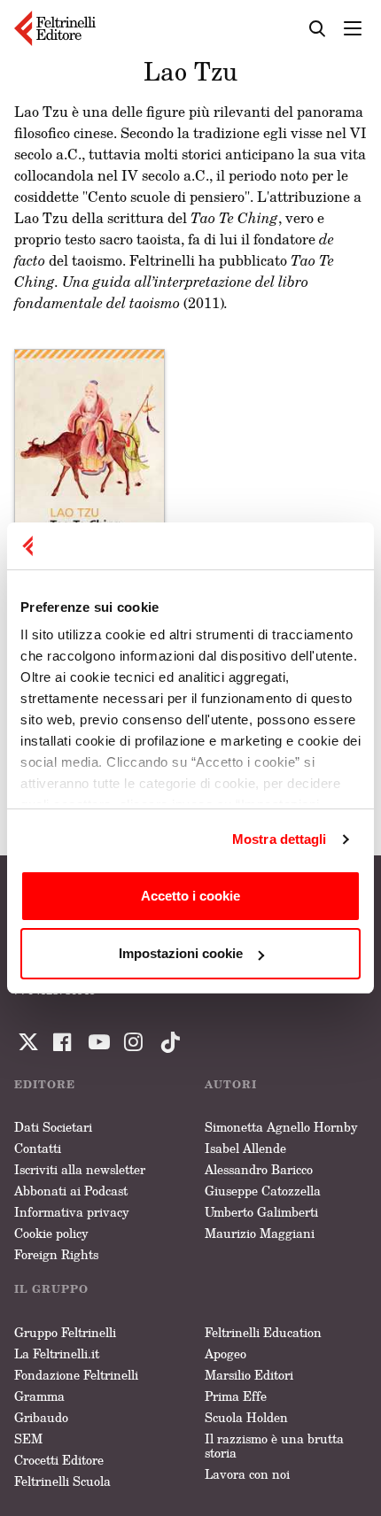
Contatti (37, 1148)
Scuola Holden (246, 1417)
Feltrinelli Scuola (62, 1481)
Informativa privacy (71, 1212)
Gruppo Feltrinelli (65, 1332)
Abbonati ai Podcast (71, 1190)
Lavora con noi (247, 1474)
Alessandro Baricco (259, 1169)
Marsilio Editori (249, 1374)
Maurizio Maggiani (260, 1233)
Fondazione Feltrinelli (76, 1374)
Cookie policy (51, 1233)
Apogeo (225, 1353)
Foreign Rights (56, 1254)
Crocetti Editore (59, 1459)
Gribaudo (41, 1417)
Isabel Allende (245, 1148)
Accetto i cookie (190, 895)
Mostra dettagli (279, 839)
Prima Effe (236, 1396)
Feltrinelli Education (263, 1332)
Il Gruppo (51, 1288)
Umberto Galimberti (261, 1212)
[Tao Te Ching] (89, 462)
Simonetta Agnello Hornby (281, 1127)
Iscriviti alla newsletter (79, 1169)
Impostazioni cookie (181, 953)
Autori (231, 1084)
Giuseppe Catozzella (263, 1190)
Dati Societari (53, 1127)
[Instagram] (166, 1042)
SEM (28, 1438)
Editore (44, 1084)
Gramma (39, 1396)
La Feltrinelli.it (56, 1353)
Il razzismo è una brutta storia (274, 1445)
